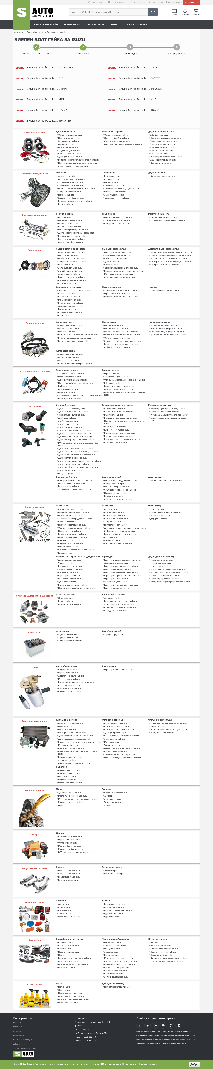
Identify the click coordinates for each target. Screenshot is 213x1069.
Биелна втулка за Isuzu (114, 515)
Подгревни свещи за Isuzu (69, 377)
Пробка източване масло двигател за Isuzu (169, 572)
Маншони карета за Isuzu (69, 300)
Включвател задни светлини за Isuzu (120, 418)
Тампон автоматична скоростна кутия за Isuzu (170, 255)
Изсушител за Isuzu (67, 730)
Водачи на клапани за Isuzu (70, 544)
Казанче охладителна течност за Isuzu (121, 736)
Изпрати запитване (119, 2)
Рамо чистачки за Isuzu (160, 946)
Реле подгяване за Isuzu (115, 427)
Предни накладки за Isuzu (69, 147)
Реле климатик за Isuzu (68, 486)
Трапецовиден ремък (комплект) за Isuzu (168, 335)
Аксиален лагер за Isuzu (69, 274)
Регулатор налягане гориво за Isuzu (120, 386)
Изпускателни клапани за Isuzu (72, 525)
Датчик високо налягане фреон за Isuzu (75, 736)
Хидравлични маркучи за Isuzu (163, 217)
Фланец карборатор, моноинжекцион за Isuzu (124, 380)
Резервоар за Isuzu (66, 967)
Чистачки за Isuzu (158, 943)
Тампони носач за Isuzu (114, 185)
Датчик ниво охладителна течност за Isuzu (77, 455)
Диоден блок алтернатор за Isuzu (119, 604)
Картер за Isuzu (157, 509)
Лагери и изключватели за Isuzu (72, 262)
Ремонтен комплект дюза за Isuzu (119, 389)
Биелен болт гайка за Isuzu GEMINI (47, 89)
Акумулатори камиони (68, 638)
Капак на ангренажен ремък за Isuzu (74, 341)
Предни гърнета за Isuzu (69, 871)
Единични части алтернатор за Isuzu (120, 607)
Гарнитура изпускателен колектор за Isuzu (123, 576)
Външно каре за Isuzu (68, 294)
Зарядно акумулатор (113, 635)
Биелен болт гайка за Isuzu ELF (45, 78)
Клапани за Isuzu (65, 553)
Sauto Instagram (178, 1025)
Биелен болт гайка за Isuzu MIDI (45, 99)
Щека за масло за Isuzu (160, 566)
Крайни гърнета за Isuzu (69, 877)
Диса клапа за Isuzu (67, 582)
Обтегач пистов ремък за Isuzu (117, 338)
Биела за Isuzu (110, 509)
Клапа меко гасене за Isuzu (70, 566)
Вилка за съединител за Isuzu (71, 277)
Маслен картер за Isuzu (160, 563)
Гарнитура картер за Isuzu (116, 579)
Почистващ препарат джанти (71, 996)
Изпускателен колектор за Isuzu (72, 537)
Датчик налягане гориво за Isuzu (72, 458)
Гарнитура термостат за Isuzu (117, 588)
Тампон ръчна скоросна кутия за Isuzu (121, 268)
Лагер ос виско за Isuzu (114, 739)
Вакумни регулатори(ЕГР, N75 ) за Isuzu (168, 409)
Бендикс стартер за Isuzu (69, 604)
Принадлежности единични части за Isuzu (123, 144)
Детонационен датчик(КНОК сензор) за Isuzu (78, 437)
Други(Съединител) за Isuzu (70, 271)
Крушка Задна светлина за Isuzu (118, 910)
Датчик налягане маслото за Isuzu (73, 412)
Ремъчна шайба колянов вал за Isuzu (120, 534)
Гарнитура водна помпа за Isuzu (118, 670)
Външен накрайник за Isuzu (70, 242)
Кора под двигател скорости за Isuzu (74, 958)
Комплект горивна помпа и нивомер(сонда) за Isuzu (124, 393)
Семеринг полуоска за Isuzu (70, 306)
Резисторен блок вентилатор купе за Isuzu (169, 730)
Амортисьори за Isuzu (68, 176)
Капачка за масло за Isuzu (115, 971)
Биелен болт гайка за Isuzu (116, 519)
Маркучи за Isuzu (111, 742)
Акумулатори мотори (67, 635)
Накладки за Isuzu (66, 144)
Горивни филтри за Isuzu (69, 840)
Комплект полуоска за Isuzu (70, 303)
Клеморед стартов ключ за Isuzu (118, 412)
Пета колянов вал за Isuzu (116, 525)
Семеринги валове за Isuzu (116, 563)
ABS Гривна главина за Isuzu (163, 160)
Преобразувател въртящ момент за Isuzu (168, 258)
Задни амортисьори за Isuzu (70, 182)
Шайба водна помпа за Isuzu (117, 347)
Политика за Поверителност (139, 1064)
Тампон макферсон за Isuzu (70, 185)
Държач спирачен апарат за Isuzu (73, 166)
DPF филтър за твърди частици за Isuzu (76, 852)
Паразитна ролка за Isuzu (69, 332)
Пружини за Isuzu (66, 195)
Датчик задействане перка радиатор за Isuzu (78, 467)
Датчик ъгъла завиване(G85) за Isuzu (74, 409)
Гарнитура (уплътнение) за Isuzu (119, 252)
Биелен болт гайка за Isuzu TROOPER (49, 120)
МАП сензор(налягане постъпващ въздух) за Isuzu (78, 444)
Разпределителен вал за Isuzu (72, 509)
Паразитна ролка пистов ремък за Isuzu (122, 335)
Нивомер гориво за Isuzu (115, 493)
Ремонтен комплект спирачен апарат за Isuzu (78, 160)
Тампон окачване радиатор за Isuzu (120, 754)
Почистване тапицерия (68, 1002)
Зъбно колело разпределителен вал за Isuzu (78, 519)
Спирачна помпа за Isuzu (161, 150)
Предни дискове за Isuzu (69, 138)
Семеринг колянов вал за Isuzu (118, 544)
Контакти (193, 2)
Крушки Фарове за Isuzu (115, 904)
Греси (60, 805)
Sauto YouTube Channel (163, 1025)
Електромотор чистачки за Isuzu (164, 949)
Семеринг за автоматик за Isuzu (164, 265)
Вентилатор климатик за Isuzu (71, 748)
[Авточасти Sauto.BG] (34, 1055)
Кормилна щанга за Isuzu (69, 224)
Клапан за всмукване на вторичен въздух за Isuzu (169, 419)
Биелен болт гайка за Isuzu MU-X (138, 99)
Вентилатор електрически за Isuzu (119, 730)
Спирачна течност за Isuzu (116, 793)
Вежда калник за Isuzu (68, 961)
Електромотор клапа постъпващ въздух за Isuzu (79, 742)
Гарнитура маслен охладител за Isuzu (121, 585)
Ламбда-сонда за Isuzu (68, 421)
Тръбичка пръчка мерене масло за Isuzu (168, 569)
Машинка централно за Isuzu (117, 487)
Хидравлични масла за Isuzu (71, 802)
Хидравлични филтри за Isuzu (71, 849)
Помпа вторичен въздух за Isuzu (118, 217)
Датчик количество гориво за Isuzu (73, 464)
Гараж (174, 15)
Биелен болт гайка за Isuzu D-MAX (139, 67)
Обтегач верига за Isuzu (68, 361)
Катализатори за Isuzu (68, 880)
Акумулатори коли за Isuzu (70, 641)
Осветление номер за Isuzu (70, 917)
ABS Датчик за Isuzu (159, 135)
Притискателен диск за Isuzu (71, 258)
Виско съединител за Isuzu (116, 723)
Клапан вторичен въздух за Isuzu (73, 236)
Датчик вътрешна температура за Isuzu (76, 449)
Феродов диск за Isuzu (68, 255)
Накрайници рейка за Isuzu (70, 220)
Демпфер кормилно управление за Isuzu (76, 233)
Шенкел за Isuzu (65, 204)
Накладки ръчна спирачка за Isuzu (165, 138)
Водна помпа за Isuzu (67, 670)
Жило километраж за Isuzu (116, 977)
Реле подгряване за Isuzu (69, 399)
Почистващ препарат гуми (70, 993)
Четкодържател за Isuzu (115, 610)
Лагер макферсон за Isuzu (69, 192)
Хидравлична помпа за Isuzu (117, 220)
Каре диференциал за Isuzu (70, 312)
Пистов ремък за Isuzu (114, 325)
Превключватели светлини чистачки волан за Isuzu (124, 422)
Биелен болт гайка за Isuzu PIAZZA (47, 110)
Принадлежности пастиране (117, 987)
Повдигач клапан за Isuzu (69, 531)
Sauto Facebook (139, 1025)
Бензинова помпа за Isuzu (70, 691)
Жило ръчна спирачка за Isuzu (163, 141)
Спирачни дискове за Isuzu (70, 135)
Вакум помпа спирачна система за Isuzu (76, 682)
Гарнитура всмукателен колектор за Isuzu (122, 572)
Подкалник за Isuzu (112, 943)
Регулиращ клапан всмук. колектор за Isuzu (169, 415)
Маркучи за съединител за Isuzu (72, 280)
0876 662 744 (157, 2)
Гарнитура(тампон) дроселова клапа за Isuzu (124, 560)
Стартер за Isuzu (65, 598)
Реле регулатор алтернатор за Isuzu (120, 601)
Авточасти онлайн (46, 24)
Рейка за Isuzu (64, 217)
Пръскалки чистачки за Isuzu (163, 952)
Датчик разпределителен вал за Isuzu (75, 434)
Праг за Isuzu (64, 955)
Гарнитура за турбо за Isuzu (70, 576)
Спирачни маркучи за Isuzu (162, 147)
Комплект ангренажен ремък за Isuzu (74, 338)
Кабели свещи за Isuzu (68, 389)
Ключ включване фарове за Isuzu (118, 436)
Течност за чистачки (113, 802)
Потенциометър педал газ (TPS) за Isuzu (122, 480)
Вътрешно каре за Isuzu (69, 297)
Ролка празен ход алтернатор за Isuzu (121, 344)
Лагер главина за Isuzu (114, 195)
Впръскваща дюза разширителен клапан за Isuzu (77, 752)
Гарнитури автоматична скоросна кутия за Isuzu (171, 252)
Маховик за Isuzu (65, 265)
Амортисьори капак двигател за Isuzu (120, 961)
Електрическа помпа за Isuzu (117, 224)
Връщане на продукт (22, 1040)
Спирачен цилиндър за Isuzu (163, 144)
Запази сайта (97, 2)
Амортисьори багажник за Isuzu (118, 946)
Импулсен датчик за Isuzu (69, 473)
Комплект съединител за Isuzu (71, 252)
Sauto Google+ (155, 1025)
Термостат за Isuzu (112, 745)
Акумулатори (71, 24)
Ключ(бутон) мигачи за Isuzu (116, 430)
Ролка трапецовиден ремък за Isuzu (166, 329)
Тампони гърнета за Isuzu (115, 871)
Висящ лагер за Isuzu (67, 309)
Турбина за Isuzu (65, 563)
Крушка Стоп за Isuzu (113, 913)
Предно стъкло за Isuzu (68, 952)
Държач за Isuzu (111, 262)
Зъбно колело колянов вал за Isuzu (119, 531)
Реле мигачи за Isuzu (113, 415)
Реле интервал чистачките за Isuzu (119, 433)
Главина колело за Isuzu (115, 192)
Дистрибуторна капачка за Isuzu (72, 380)
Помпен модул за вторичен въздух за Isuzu (77, 588)
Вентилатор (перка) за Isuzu (116, 726)
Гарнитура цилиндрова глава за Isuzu (121, 566)
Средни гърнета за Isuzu (69, 874)
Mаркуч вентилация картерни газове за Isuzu (170, 582)
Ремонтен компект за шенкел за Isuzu (75, 201)
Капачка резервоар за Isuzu (116, 967)
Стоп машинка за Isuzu (114, 409)
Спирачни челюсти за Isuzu (116, 135)
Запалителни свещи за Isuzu (71, 374)
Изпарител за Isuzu (67, 726)
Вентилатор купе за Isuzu (161, 726)
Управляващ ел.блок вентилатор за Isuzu (168, 723)
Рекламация (18, 1035)
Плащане (17, 1027)
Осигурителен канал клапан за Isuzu (74, 528)
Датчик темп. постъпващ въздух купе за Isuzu (78, 452)
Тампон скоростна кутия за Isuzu (164, 290)
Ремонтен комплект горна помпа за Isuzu (122, 297)
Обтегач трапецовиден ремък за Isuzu (167, 332)
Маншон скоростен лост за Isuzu (118, 274)
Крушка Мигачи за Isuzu (114, 917)
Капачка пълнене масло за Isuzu (164, 576)
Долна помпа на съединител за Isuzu (120, 290)
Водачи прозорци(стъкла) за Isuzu (119, 964)
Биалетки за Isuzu (112, 176)
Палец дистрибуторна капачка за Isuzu (75, 383)
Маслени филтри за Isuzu (69, 846)
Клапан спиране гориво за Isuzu (164, 412)
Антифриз (108, 796)
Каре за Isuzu (64, 315)
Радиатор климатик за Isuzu (70, 780)
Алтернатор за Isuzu (113, 598)
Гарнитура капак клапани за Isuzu (119, 569)
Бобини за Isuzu (65, 386)
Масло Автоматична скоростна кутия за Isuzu (78, 799)
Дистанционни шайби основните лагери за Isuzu (126, 528)
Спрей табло (64, 990)
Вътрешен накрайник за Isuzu (71, 239)
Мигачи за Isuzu (65, 910)
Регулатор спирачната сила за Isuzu (166, 157)
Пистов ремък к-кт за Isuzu (116, 329)
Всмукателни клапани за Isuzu (71, 522)
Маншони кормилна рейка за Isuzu (73, 230)
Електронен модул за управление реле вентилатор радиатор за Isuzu (75, 481)
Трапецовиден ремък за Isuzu (163, 325)
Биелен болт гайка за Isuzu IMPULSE (140, 89)
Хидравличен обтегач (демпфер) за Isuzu (122, 341)
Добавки (108, 805)
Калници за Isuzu (65, 943)
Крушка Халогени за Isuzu (115, 907)
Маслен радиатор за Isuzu (70, 783)
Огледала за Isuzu (112, 949)
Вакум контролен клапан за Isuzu (73, 585)
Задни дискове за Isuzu (68, 141)
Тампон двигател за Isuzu (161, 560)
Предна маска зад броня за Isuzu (73, 964)
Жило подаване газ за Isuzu (70, 569)
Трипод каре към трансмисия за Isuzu (75, 290)
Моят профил (174, 2)
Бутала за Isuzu (111, 537)
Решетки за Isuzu (111, 955)
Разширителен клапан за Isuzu (72, 733)
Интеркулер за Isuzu (67, 776)
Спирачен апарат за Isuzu (70, 154)
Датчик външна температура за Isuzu (75, 430)
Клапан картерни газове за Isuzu (164, 579)
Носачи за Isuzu (111, 182)
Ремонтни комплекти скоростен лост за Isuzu (124, 271)
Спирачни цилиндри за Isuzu (117, 141)
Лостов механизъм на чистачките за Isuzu (169, 958)
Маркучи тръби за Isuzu (68, 572)
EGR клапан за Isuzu (113, 383)
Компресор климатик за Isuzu (71, 723)
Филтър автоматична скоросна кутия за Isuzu (170, 262)
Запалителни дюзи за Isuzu (116, 377)
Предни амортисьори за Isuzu (71, 179)
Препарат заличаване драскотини (73, 999)
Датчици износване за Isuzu (70, 157)
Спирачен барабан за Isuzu (116, 138)
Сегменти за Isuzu (112, 540)
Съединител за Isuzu (67, 283)
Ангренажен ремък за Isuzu (70, 325)
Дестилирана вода (112, 799)
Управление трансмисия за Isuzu (119, 255)
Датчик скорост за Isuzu (68, 424)
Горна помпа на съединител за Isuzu (120, 294)
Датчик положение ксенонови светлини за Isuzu (79, 461)
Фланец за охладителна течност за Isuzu (122, 758)
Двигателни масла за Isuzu (70, 793)
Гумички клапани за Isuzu (69, 547)
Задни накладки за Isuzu (69, 150)
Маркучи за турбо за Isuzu (69, 579)
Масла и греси (95, 24)
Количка (196, 15)
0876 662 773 (139, 2)
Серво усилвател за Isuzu (161, 154)
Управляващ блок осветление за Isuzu (75, 489)
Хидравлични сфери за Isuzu (71, 198)
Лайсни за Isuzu (111, 952)
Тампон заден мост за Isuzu (116, 198)
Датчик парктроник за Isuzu (70, 470)
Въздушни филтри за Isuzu (70, 837)
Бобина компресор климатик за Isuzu (74, 763)
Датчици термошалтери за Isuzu (118, 733)
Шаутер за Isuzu (65, 601)
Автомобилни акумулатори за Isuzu (166, 480)
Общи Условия (110, 1064)
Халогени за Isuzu (66, 913)
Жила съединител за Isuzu (70, 268)
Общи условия (19, 1044)
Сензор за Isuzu (111, 265)
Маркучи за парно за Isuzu (162, 733)
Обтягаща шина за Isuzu (69, 357)
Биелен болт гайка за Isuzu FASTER (140, 78)
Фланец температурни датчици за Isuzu (122, 748)
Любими (185, 15)
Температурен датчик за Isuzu (71, 415)
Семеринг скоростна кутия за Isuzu (119, 277)
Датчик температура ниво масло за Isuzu (76, 440)
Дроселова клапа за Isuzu (69, 560)
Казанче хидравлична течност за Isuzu (167, 220)
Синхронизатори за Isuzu (115, 258)
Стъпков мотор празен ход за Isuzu (120, 490)
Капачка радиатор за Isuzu (116, 751)
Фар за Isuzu (63, 904)
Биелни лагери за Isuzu (114, 512)
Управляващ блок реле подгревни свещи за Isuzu (80, 395)
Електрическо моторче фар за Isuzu (120, 484)
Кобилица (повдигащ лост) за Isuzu (73, 512)
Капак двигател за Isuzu (68, 946)
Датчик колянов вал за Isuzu (70, 427)
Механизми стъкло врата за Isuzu (119, 958)
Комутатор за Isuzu (66, 392)
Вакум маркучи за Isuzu (160, 163)
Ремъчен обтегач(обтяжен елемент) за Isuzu (78, 335)
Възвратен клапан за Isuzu (70, 757)
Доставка (17, 1031)
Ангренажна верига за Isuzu (70, 354)
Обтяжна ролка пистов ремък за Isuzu (121, 332)
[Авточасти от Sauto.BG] (21, 15)
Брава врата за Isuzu (113, 496)
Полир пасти (64, 987)
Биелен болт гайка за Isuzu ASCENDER (50, 67)
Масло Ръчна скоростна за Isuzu (72, 796)
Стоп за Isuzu (64, 907)
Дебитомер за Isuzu (67, 418)
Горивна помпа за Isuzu (114, 374)
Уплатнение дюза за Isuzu (116, 582)
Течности (115, 24)
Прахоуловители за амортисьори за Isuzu (76, 189)
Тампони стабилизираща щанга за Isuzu (122, 189)
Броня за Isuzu (64, 949)
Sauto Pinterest (171, 1025)
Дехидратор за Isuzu (67, 760)
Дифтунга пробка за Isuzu (161, 519)
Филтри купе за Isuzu (67, 843)
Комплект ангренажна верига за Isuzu (75, 364)
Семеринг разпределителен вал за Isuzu (76, 550)
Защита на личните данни (24, 1048)
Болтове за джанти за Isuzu (162, 176)
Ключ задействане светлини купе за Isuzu (122, 439)
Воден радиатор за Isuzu (69, 770)
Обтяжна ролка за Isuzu (68, 329)
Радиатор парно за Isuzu (69, 773)
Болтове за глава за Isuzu (69, 540)
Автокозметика (137, 24)
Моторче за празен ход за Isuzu (118, 499)
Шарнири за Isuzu (112, 179)
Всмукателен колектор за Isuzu (72, 534)
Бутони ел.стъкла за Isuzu (115, 442)
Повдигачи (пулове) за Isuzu (70, 515)
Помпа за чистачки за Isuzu (162, 955)
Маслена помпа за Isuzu (69, 679)
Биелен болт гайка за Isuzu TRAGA (139, 110)
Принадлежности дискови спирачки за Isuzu (77, 163)
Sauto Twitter (147, 1025)
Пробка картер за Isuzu (160, 515)
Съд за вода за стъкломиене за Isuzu (167, 961)
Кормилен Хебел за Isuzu (69, 227)
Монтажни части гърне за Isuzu (118, 874)
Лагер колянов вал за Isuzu (116, 522)
